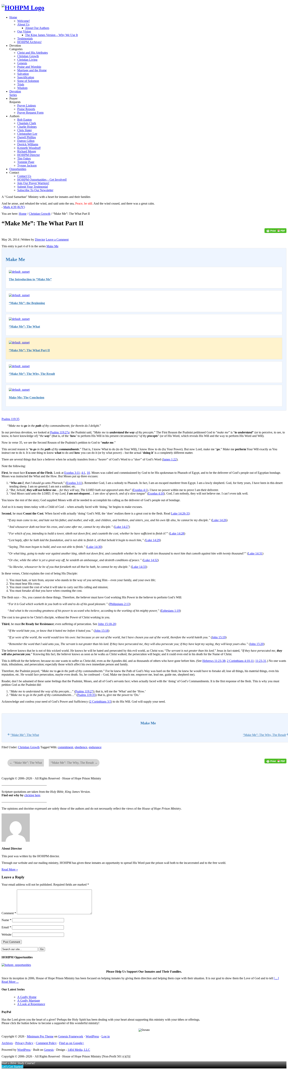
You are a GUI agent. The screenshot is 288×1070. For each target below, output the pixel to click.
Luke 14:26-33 (180, 513)
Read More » (10, 869)
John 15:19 (219, 637)
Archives (7, 1043)
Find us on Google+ (71, 1043)
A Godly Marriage (28, 1000)
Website (6, 934)
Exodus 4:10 (156, 493)
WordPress (92, 1036)
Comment (9, 913)
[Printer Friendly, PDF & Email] (275, 232)
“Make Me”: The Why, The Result (32, 373)
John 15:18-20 (107, 624)
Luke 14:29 (153, 540)
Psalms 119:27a (59, 432)
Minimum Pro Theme (40, 1036)
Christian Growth (29, 747)
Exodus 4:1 (140, 490)
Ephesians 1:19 (170, 610)
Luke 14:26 (219, 520)
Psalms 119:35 (10, 419)
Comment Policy (46, 1043)
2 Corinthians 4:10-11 (240, 660)
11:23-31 (260, 660)
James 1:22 (170, 459)
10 (88, 472)
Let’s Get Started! (12, 1066)
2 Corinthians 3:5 (100, 701)
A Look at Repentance (31, 1004)
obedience (81, 747)
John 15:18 (101, 630)
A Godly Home (26, 997)
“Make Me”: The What (24, 326)
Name (6, 920)
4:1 (83, 472)
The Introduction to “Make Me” (30, 279)
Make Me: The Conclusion (26, 397)
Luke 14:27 (122, 526)
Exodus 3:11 (72, 472)
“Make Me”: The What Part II (29, 350)
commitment (65, 747)
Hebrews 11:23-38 (213, 660)
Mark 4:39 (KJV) (14, 207)
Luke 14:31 (255, 553)
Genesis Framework (70, 1036)
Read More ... (10, 981)
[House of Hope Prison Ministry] (23, 7)
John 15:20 (257, 644)
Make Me (52, 246)
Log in (105, 1036)
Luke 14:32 (150, 560)
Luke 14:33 (139, 566)
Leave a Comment (57, 239)
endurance (95, 747)
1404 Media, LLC (79, 1049)
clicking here (32, 795)
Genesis (49, 1049)
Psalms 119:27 (84, 691)
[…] (276, 978)
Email (6, 927)
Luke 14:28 (177, 533)
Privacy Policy (24, 1043)
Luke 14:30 (94, 546)
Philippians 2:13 (120, 604)
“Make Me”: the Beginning (27, 303)
